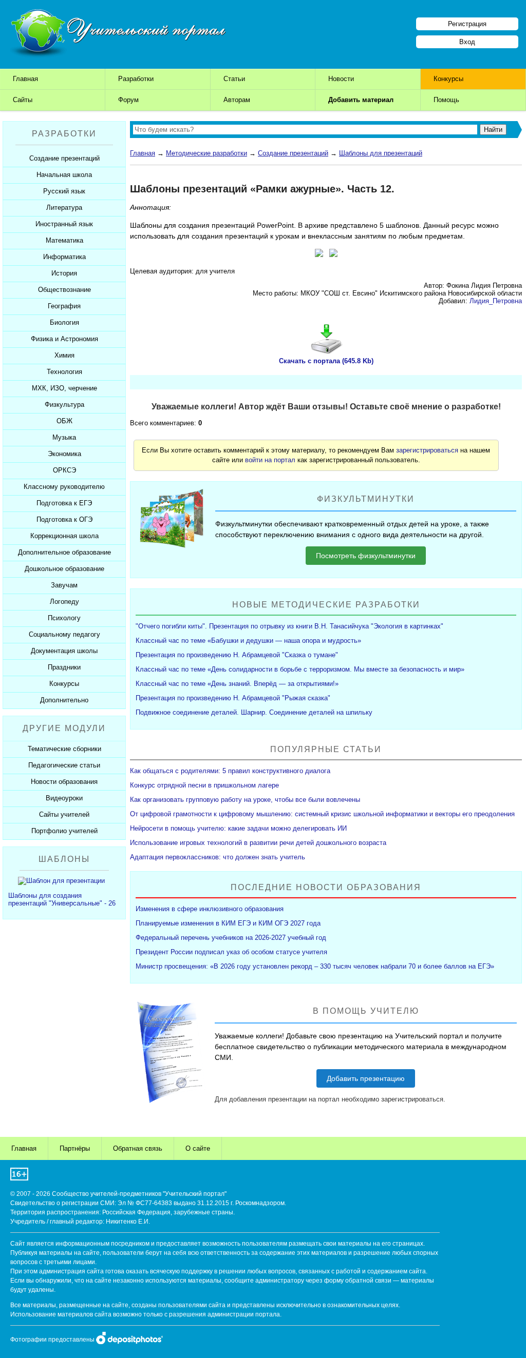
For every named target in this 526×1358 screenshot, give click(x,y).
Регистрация (467, 24)
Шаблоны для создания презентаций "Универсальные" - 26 (62, 899)
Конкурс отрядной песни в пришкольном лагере (204, 785)
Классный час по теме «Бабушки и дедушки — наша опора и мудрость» (248, 640)
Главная (25, 79)
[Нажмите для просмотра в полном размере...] (319, 254)
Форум (128, 100)
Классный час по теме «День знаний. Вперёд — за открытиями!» (237, 683)
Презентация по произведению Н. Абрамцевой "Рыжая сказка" (233, 698)
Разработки (136, 79)
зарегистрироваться (427, 450)
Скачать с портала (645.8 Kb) (326, 361)
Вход (467, 42)
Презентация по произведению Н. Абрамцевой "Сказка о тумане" (237, 655)
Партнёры (75, 1148)
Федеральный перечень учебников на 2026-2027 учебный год (231, 937)
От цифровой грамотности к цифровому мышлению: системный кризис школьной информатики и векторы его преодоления (322, 814)
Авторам (236, 100)
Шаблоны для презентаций (380, 153)
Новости (341, 79)
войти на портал (270, 460)
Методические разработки (206, 153)
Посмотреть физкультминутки (366, 556)
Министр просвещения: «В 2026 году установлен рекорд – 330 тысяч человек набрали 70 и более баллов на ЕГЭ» (315, 966)
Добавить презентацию (366, 1078)
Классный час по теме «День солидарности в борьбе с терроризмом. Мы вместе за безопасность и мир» (300, 669)
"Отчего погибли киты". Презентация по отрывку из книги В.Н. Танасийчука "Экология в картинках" (289, 626)
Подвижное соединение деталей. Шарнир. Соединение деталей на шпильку (254, 712)
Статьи (234, 79)
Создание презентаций (293, 153)
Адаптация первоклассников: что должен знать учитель (217, 857)
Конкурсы (448, 79)
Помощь (446, 100)
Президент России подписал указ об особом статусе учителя (231, 952)
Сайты (22, 100)
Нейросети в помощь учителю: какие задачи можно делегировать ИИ (238, 828)
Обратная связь (137, 1148)
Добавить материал (360, 100)
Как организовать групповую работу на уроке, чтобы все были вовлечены (245, 799)
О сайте (197, 1148)
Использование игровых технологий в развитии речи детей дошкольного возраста (258, 843)
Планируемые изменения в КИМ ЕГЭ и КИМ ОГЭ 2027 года (228, 923)
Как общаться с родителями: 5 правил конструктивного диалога (230, 771)
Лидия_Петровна (495, 301)
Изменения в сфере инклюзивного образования (210, 909)
